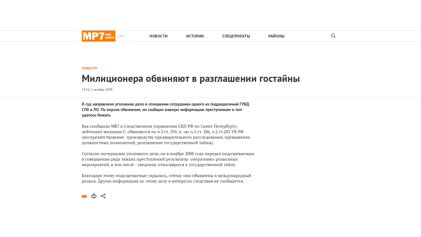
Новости (159, 36)
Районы (276, 36)
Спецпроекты (236, 36)
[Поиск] (333, 36)
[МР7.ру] (98, 36)
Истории (195, 36)
